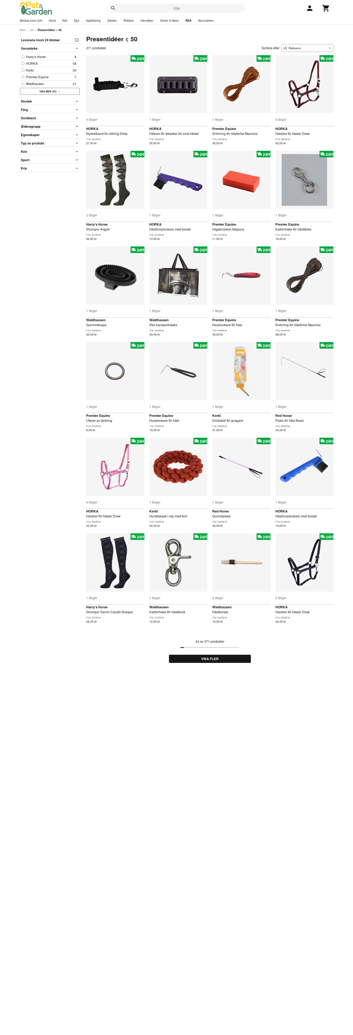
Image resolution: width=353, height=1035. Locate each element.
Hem (23, 30)
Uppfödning (93, 20)
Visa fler (210, 658)
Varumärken (206, 20)
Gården (112, 20)
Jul (32, 30)
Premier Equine (224, 128)
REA (188, 20)
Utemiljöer (146, 20)
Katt (64, 20)
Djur (76, 20)
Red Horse (283, 415)
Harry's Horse (97, 224)
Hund (52, 20)
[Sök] (113, 8)
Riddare (129, 20)
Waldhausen (96, 320)
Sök (176, 8)
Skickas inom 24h (31, 20)
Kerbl (216, 415)
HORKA (92, 128)
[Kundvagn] (326, 8)
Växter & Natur (169, 20)
